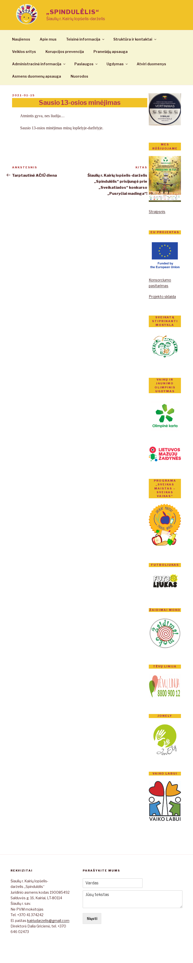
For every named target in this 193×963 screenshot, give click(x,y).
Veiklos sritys (24, 51)
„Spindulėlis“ (72, 12)
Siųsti (92, 918)
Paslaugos (83, 64)
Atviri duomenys (151, 64)
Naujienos (21, 39)
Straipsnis (157, 211)
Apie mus (48, 39)
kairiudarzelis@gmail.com (48, 920)
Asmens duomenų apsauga (36, 76)
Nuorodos (79, 76)
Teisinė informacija (83, 39)
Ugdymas (115, 64)
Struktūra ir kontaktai (132, 39)
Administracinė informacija (36, 64)
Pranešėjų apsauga (110, 51)
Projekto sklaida (162, 296)
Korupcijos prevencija (64, 51)
